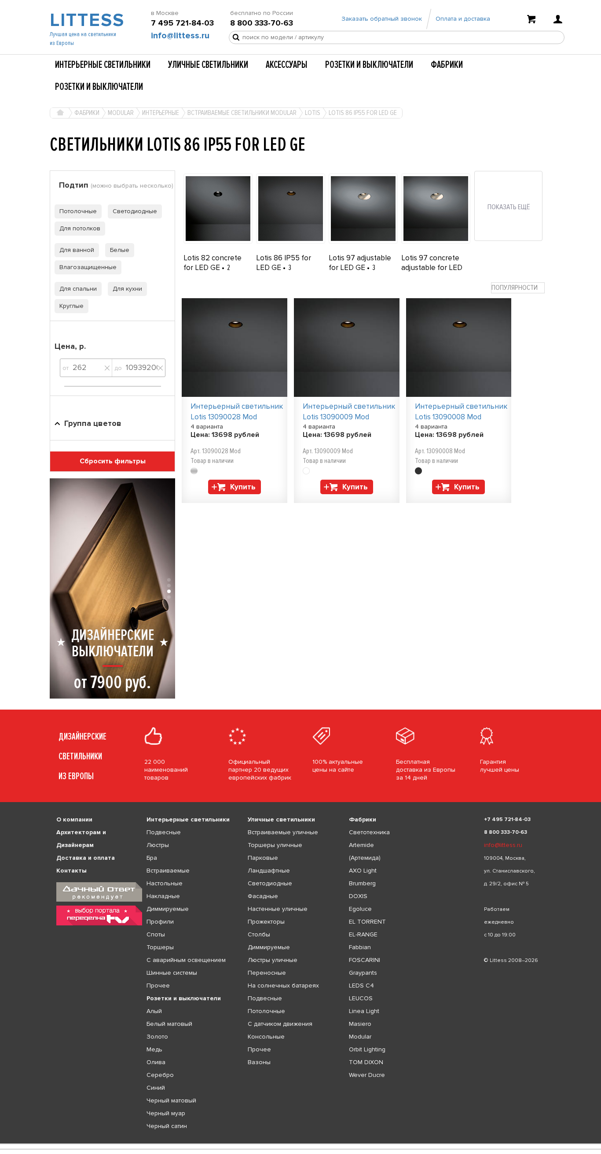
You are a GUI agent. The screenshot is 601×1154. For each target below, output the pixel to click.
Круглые (71, 306)
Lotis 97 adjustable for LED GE (360, 262)
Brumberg (362, 883)
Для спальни (78, 288)
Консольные (266, 1036)
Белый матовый (169, 1024)
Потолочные (78, 211)
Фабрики (447, 65)
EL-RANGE (363, 934)
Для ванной (76, 250)
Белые (119, 250)
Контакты (71, 870)
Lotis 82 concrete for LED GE (212, 262)
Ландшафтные (269, 870)
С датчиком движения (280, 1024)
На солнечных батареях (283, 985)
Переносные (267, 972)
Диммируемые (168, 909)
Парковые (263, 858)
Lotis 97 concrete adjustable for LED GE (431, 267)
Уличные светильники (208, 65)
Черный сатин (167, 1126)
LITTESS (86, 20)
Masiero (360, 1024)
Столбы (259, 934)
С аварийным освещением (186, 960)
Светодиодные (135, 211)
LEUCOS (361, 998)
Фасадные (263, 896)
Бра (152, 858)
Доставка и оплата (85, 858)
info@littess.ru (180, 35)
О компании (74, 819)
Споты (156, 934)
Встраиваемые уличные (283, 832)
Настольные (165, 883)
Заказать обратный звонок (381, 18)
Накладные (163, 896)
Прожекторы (266, 921)
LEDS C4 (361, 985)
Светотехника (369, 832)
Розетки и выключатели (369, 65)
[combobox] (518, 287)
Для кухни (127, 288)
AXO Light (363, 870)
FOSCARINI (364, 960)
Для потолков (79, 228)
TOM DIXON (366, 1062)
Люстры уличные (272, 960)
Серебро (160, 1075)
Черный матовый (171, 1100)
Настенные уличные (278, 909)
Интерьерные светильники (102, 65)
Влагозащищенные (88, 267)
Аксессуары (287, 65)
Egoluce (360, 909)
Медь (154, 1049)
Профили (160, 921)
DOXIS (358, 896)
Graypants (363, 972)
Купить (243, 487)
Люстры (158, 845)
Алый (154, 1011)
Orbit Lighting (367, 1049)
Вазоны (259, 1062)
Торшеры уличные (275, 845)
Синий (156, 1087)
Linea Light (364, 1011)
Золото (157, 1036)
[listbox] (300, 1143)
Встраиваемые (168, 870)
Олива (156, 1062)
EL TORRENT (367, 921)
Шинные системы (172, 972)
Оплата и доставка (463, 18)
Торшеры (160, 947)
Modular (360, 1036)
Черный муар (166, 1113)
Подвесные (164, 832)
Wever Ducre (367, 1075)
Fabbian (360, 947)
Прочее (158, 985)
